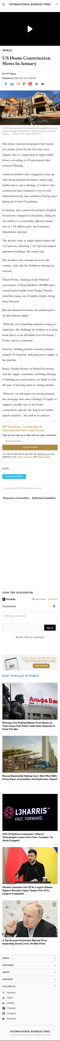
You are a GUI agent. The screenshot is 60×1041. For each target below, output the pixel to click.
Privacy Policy (44, 457)
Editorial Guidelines (44, 498)
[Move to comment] (43, 84)
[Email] (36, 84)
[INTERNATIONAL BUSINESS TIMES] (30, 5)
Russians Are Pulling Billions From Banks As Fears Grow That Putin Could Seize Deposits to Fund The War (28, 726)
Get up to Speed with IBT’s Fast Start (39, 658)
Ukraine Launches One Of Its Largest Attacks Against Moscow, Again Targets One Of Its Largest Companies (27, 890)
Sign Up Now (41, 666)
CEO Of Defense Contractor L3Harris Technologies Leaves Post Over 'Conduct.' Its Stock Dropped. (27, 837)
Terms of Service (25, 457)
